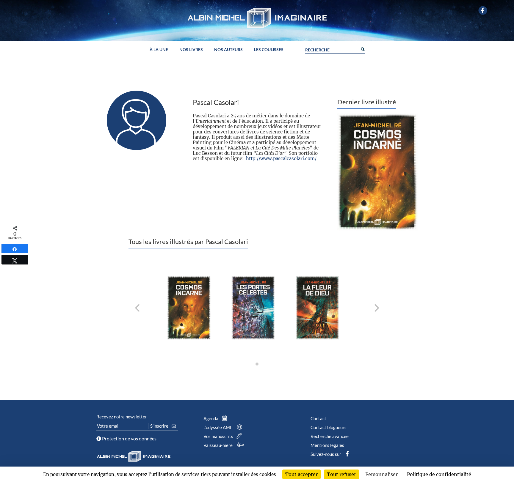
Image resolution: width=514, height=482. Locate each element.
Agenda (211, 418)
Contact (318, 418)
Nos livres (191, 50)
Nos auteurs (228, 50)
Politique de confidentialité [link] (439, 474)
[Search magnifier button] (362, 48)
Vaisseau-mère (218, 445)
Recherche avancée (330, 436)
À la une (159, 50)
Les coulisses (268, 50)
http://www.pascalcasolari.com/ (281, 158)
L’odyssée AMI (217, 427)
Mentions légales (327, 445)
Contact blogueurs (329, 427)
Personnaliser (381, 474)
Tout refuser (341, 474)
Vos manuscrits (218, 436)
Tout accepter (301, 474)
